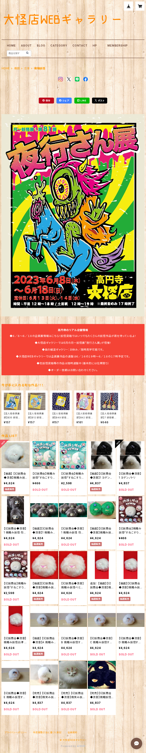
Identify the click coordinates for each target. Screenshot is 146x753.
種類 (17, 68)
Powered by (69, 746)
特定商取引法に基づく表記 (47, 732)
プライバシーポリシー (16, 732)
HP (95, 45)
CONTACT (79, 45)
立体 (27, 68)
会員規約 (72, 732)
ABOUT (26, 45)
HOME (11, 45)
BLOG (41, 45)
